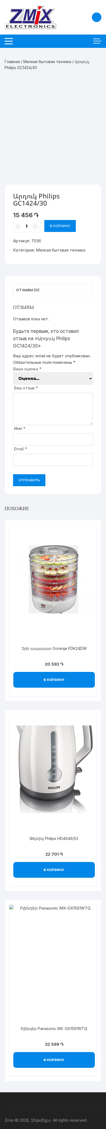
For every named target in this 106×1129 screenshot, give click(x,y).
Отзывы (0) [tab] (27, 290)
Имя (19, 428)
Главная (12, 61)
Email (20, 448)
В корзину (60, 226)
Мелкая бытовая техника (47, 61)
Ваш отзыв (26, 387)
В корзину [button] (53, 680)
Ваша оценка (27, 368)
